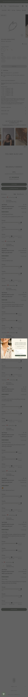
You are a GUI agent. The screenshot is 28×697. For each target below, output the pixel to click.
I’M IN (20, 355)
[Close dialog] (26, 339)
